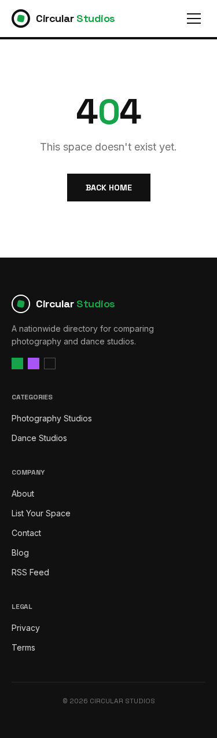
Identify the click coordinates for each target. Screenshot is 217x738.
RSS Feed (30, 572)
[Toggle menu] (193, 18)
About (23, 493)
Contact (26, 533)
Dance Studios (39, 438)
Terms (23, 647)
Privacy (26, 628)
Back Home (109, 187)
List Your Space (41, 513)
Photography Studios (52, 418)
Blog (20, 552)
